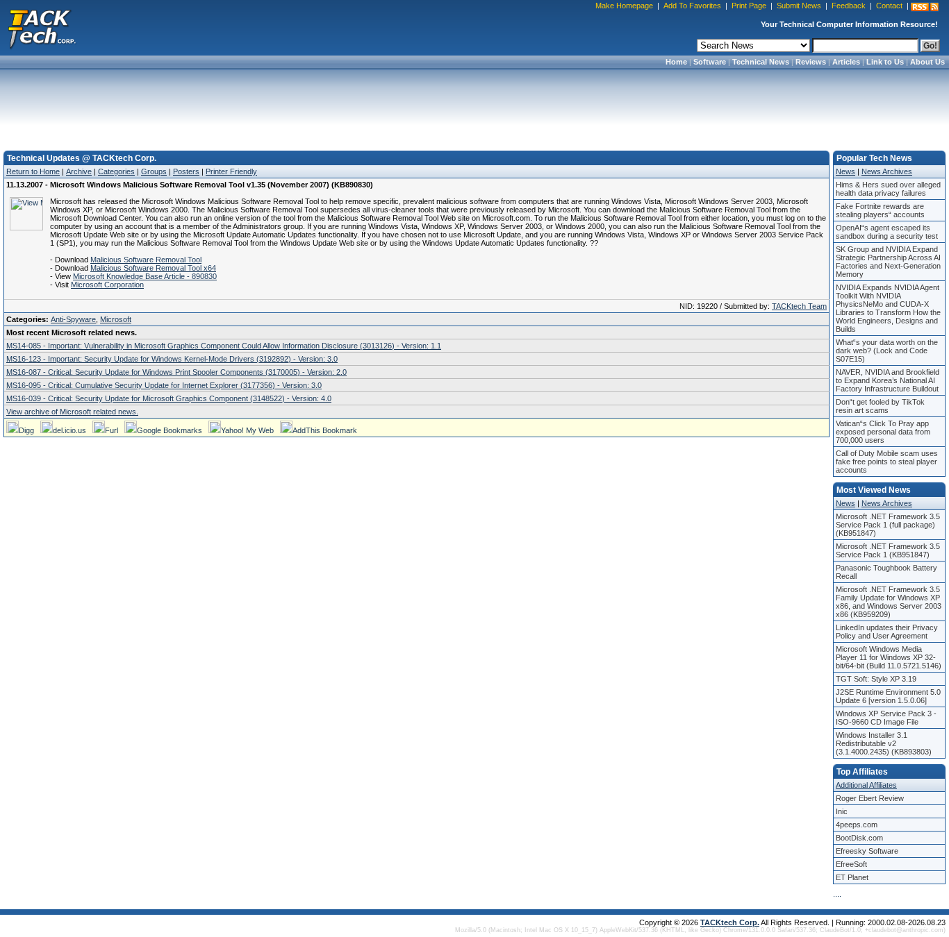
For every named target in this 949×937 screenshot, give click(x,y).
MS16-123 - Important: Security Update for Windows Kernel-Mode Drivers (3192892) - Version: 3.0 (172, 359)
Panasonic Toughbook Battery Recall (886, 572)
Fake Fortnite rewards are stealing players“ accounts (880, 210)
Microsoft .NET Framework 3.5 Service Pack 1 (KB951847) (888, 550)
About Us (927, 62)
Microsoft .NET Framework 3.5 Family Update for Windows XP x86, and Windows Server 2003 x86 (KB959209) (888, 601)
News (845, 171)
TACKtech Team (799, 306)
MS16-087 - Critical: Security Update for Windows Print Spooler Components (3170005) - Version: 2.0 (176, 372)
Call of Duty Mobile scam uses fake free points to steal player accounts (887, 461)
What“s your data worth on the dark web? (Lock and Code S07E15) (887, 350)
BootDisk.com (859, 838)
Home (676, 62)
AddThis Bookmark (324, 430)
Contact (889, 5)
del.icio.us (69, 430)
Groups (154, 171)
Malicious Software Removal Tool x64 (153, 268)
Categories (116, 171)
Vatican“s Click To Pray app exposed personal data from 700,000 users (883, 431)
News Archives (886, 171)
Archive (79, 171)
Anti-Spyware (73, 319)
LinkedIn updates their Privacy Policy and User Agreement (887, 631)
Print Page (749, 5)
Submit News (799, 5)
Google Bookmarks (169, 430)
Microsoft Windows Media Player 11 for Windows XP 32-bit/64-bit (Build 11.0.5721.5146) (888, 657)
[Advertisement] (474, 105)
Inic (842, 811)
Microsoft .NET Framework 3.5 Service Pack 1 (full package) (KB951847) (888, 524)
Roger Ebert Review (870, 798)
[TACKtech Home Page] (41, 28)
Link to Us (885, 62)
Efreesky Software (867, 851)
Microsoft (115, 319)
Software (709, 62)
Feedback (849, 5)
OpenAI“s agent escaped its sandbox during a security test (887, 231)
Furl (111, 430)
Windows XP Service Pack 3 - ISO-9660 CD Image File (886, 717)
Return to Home (33, 171)
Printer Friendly (231, 171)
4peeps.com (856, 824)
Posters (186, 171)
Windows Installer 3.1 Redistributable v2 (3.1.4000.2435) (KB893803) (884, 743)
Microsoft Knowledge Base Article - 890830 (145, 276)
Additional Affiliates (866, 785)
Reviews (810, 62)
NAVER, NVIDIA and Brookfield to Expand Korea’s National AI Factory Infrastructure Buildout (887, 380)
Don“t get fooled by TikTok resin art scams (880, 406)
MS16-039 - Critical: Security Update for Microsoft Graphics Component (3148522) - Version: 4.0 (168, 398)
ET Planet (852, 877)
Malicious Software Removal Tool (145, 259)
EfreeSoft (851, 864)
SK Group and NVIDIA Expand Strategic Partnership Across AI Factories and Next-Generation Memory (888, 261)
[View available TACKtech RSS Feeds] (925, 7)
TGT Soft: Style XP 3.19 (876, 679)
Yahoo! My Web (247, 430)
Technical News (760, 62)
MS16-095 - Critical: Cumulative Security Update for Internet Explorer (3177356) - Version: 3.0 (164, 385)
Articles (846, 62)
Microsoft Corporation (107, 284)
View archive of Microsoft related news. (72, 411)
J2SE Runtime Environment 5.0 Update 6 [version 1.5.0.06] (888, 696)
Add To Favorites (692, 5)
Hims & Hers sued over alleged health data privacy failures (888, 188)
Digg (26, 430)
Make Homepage (624, 5)
